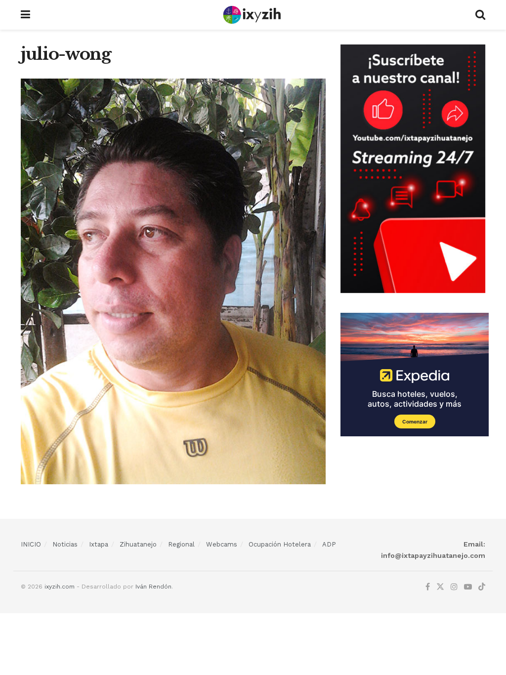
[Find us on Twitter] (440, 587)
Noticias (65, 544)
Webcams (221, 544)
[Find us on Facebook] (427, 587)
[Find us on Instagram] (454, 587)
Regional (181, 544)
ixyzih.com (59, 586)
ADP (329, 544)
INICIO (31, 544)
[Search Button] (480, 15)
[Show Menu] (25, 15)
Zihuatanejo (138, 544)
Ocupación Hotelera (280, 544)
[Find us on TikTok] (481, 587)
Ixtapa (98, 544)
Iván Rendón (153, 586)
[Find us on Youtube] (468, 587)
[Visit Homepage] (253, 15)
